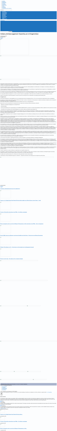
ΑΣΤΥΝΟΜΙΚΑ (4, 12)
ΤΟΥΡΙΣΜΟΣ (4, 17)
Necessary (2, 401)
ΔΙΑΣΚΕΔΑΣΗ (4, 13)
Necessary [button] (1, 400)
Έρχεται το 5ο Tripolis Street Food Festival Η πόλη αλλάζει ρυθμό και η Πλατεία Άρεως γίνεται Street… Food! (20, 200)
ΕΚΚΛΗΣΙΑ (4, 15)
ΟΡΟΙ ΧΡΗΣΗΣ (4, 386)
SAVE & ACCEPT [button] (3, 408)
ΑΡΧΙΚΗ (3, 22)
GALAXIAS (4, 389)
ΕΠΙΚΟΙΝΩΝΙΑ (4, 18)
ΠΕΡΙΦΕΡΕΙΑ (4, 2)
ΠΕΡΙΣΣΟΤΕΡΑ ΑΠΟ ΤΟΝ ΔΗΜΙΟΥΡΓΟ (13, 188)
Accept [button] (47, 392)
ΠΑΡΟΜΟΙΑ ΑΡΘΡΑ (3, 188)
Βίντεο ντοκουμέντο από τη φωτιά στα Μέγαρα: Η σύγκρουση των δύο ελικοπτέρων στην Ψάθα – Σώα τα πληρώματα (21, 223)
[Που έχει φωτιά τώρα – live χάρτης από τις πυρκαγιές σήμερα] (5, 256)
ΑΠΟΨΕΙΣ (3, 6)
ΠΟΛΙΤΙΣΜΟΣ (4, 5)
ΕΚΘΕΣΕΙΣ (4, 14)
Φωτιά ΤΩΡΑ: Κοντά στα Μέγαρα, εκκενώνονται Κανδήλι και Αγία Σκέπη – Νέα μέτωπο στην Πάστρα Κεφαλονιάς (21, 235)
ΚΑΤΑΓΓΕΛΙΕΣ (4, 16)
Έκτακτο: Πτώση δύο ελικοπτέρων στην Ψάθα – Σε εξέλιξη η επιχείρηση (13, 212)
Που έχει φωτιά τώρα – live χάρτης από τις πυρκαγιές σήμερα (11, 258)
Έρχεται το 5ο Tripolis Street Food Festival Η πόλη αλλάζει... (11, 414)
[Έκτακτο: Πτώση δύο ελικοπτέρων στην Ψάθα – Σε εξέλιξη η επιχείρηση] (5, 209)
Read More (50, 392)
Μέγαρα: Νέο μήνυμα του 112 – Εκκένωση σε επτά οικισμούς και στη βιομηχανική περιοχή (17, 247)
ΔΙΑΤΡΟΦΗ (4, 7)
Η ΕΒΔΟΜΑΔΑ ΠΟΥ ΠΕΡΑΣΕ (6, 8)
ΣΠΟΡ (3, 27)
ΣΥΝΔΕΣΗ (3, 387)
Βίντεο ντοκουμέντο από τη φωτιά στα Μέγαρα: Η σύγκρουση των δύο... (13, 428)
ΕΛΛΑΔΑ (3, 3)
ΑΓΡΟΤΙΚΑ (4, 11)
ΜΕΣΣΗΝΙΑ (4, 23)
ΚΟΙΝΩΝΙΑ (4, 4)
